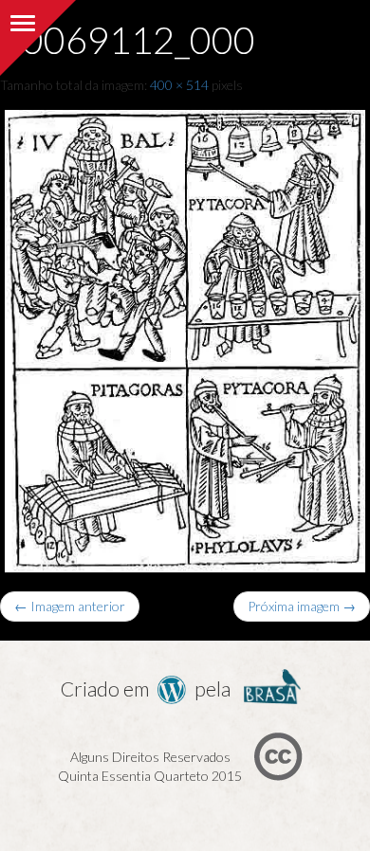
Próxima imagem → (302, 606)
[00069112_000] (185, 337)
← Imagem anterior (69, 606)
